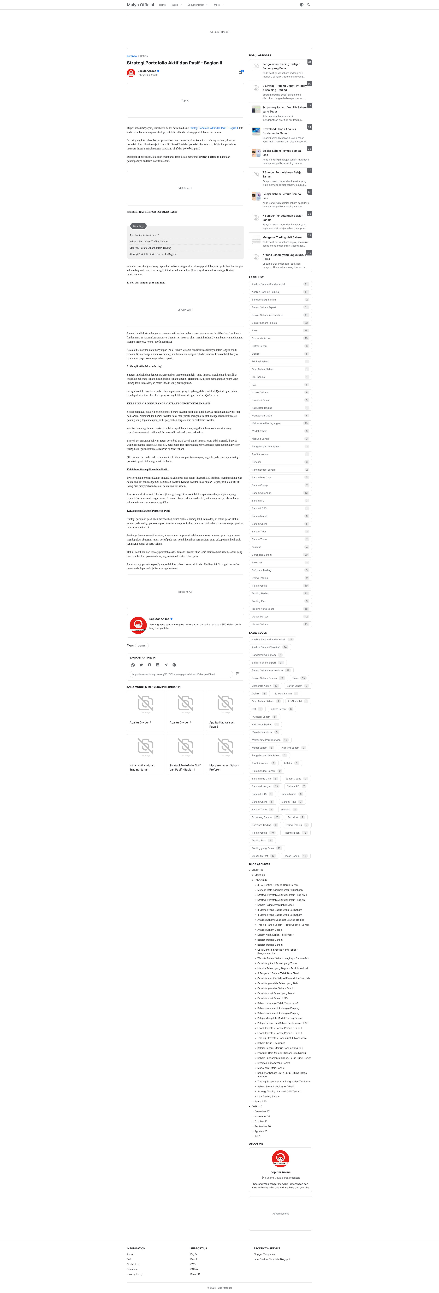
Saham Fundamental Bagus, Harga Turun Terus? (284, 1057)
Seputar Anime (281, 1172)
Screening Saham (280, 554)
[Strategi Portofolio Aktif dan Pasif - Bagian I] (185, 747)
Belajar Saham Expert (280, 307)
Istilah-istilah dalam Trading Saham (148, 241)
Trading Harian (280, 593)
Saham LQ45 (280, 508)
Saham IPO (280, 500)
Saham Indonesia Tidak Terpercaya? (277, 1003)
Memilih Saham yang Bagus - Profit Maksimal (282, 968)
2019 (257, 1106)
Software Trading (280, 570)
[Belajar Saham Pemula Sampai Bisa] (256, 153)
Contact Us (133, 1264)
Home (162, 4)
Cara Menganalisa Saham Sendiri (275, 988)
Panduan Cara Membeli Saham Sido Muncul (281, 1052)
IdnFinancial (280, 376)
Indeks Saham (280, 392)
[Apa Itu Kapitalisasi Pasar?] (225, 704)
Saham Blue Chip (280, 477)
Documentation (195, 4)
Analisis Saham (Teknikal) (280, 291)
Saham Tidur (280, 531)
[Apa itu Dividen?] (145, 704)
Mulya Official (140, 4)
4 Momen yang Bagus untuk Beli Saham (279, 909)
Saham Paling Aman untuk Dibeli (275, 904)
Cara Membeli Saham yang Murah (276, 993)
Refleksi (280, 461)
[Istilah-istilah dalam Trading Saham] (145, 747)
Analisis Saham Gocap (269, 929)
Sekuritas (280, 562)
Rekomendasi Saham (280, 469)
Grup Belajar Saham (280, 369)
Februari (261, 879)
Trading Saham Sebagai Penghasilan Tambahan (284, 1081)
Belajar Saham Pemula (280, 322)
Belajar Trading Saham (270, 939)
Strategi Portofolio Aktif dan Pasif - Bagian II (282, 894)
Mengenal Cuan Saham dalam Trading (150, 247)
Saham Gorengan (280, 492)
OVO (193, 1264)
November (262, 1116)
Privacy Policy (135, 1274)
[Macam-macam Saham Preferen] (225, 747)
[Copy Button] (237, 674)
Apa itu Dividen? (140, 722)
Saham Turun (280, 539)
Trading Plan (280, 601)
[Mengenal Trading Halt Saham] (256, 239)
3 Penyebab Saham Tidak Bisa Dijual (278, 973)
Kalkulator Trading (280, 407)
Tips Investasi (280, 585)
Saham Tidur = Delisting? (271, 1042)
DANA (193, 1259)
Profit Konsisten (280, 454)
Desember (262, 1111)
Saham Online (280, 523)
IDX (280, 384)
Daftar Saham (280, 345)
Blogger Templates (264, 1254)
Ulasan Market (280, 616)
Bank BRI (195, 1274)
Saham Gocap (280, 485)
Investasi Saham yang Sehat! (273, 1062)
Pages (174, 4)
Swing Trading (280, 577)
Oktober (261, 1121)
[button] (133, 664)
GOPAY (194, 1269)
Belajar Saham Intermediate (280, 315)
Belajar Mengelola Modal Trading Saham (279, 1018)
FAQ (129, 1259)
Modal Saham (280, 431)
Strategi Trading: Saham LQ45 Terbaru (279, 1091)
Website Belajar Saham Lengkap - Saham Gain (283, 958)
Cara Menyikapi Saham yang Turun (277, 963)
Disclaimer (132, 1269)
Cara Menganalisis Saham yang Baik (277, 983)
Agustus (261, 1131)
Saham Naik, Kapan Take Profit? (275, 934)
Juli (257, 1136)
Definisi (142, 645)
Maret (260, 874)
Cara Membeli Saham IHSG (272, 998)
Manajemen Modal (280, 415)
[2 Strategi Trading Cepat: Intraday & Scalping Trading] (256, 88)
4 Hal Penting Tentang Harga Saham (277, 884)
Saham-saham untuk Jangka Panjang (278, 1008)
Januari (261, 1101)
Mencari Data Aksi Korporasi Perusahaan (280, 889)
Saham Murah (280, 516)
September (263, 1126)
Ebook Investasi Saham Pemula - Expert (279, 1028)
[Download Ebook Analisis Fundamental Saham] (256, 131)
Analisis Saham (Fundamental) (280, 284)
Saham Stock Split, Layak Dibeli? (275, 1086)
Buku (280, 330)
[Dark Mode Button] (301, 4)
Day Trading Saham (268, 1096)
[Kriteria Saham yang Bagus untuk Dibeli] (256, 257)
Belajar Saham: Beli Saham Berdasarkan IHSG (282, 1023)
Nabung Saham (280, 438)
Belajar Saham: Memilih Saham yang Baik (280, 1047)
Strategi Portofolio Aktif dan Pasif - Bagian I (214, 128)
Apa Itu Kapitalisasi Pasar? (144, 235)
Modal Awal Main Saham (270, 1067)
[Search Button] (308, 4)
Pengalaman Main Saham (280, 446)
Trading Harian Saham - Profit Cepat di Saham (283, 924)
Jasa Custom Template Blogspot (272, 1259)
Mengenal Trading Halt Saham (282, 237)
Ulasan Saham (280, 624)
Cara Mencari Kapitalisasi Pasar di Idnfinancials (283, 978)
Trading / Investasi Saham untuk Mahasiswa (282, 1037)
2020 (257, 869)
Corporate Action (280, 338)
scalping (280, 546)
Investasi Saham (280, 400)
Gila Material (225, 1287)
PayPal (194, 1254)
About (130, 1254)
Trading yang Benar (280, 608)
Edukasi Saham (280, 361)
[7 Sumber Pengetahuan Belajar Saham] (256, 174)
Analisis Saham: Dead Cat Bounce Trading (280, 919)
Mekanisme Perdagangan (280, 423)
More (217, 4)
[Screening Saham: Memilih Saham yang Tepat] (256, 109)
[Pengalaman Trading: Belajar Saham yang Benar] (256, 66)
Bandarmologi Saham (280, 299)
